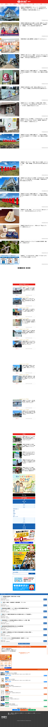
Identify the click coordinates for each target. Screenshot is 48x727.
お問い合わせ (31, 713)
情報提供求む (18, 713)
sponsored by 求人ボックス (10, 594)
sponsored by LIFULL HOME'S (42, 669)
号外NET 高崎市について (12, 714)
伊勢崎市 (14, 513)
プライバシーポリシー (38, 713)
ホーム (10, 713)
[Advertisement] (24, 155)
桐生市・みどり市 (15, 516)
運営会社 (13, 713)
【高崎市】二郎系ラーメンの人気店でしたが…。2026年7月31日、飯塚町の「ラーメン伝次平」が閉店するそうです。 (28, 310)
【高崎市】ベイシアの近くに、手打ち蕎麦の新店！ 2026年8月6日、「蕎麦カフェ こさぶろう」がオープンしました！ (28, 401)
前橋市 (14, 510)
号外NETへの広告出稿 (24, 713)
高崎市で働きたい (4, 594)
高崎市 (29, 1)
